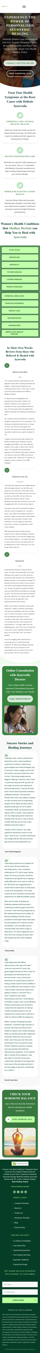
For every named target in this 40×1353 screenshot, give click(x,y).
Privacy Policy (19, 1227)
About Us (17, 1208)
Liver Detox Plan (19, 1246)
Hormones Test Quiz (22, 1218)
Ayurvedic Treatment (21, 1260)
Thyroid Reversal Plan (21, 1250)
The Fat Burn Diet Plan (21, 1255)
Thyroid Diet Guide (20, 1264)
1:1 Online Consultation (22, 1241)
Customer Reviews (21, 1203)
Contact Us (18, 1213)
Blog (16, 1223)
